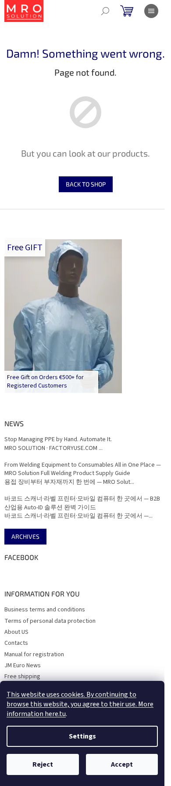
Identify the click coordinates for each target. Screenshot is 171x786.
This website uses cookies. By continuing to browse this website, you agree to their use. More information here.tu (80, 704)
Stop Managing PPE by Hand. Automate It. (58, 439)
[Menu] (151, 11)
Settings (82, 736)
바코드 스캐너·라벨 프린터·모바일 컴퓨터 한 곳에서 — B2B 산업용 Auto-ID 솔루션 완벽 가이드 (82, 503)
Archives (25, 536)
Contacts (16, 643)
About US (16, 632)
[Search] (105, 11)
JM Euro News (22, 665)
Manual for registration (34, 654)
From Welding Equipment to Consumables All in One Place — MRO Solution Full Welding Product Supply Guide (82, 469)
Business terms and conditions (44, 609)
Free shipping (22, 676)
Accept (122, 764)
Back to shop (86, 184)
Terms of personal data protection (50, 621)
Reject (42, 764)
